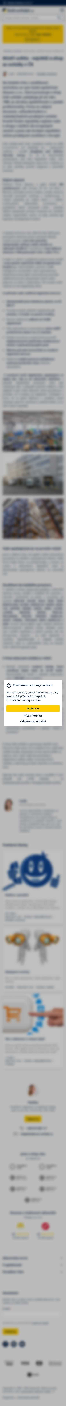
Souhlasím (33, 708)
